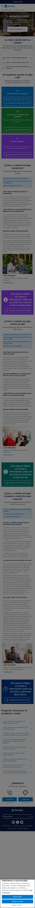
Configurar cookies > (16, 905)
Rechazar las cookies (17, 901)
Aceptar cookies (17, 896)
